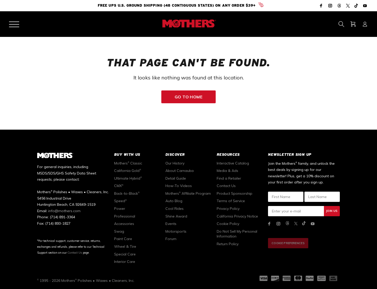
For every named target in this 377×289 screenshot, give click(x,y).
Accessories (124, 223)
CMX (118, 185)
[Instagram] (330, 5)
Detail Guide (175, 178)
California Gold (127, 170)
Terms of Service (231, 201)
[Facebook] (321, 5)
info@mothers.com (64, 211)
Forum (170, 238)
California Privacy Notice (237, 216)
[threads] (287, 224)
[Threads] (339, 6)
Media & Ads (227, 170)
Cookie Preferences (288, 243)
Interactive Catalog (233, 163)
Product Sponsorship (234, 193)
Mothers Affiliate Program (188, 193)
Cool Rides (174, 208)
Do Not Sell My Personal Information (237, 234)
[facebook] (269, 223)
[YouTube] (364, 5)
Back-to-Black (127, 193)
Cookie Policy (228, 223)
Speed (120, 201)
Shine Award (176, 216)
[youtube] (312, 223)
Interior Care (124, 261)
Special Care (125, 254)
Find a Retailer (229, 178)
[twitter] (296, 224)
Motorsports (175, 231)
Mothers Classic (128, 163)
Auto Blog (173, 201)
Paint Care (123, 238)
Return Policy (228, 244)
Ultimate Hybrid (128, 178)
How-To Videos (178, 185)
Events (170, 223)
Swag (119, 231)
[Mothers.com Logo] (188, 23)
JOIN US (332, 211)
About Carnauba (179, 170)
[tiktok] (304, 224)
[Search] (341, 24)
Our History (174, 163)
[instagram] (278, 223)
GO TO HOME (189, 96)
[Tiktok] (356, 6)
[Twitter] (348, 6)
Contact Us (74, 252)
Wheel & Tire (125, 246)
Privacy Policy (228, 208)
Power (119, 208)
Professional (124, 216)
